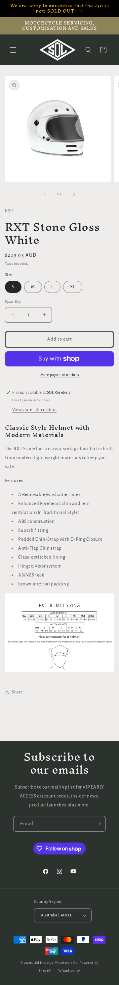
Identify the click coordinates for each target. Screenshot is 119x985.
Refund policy (69, 970)
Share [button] (17, 692)
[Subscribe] (98, 824)
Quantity (13, 302)
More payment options (59, 375)
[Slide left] (45, 194)
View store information (34, 410)
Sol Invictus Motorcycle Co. (56, 962)
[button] (13, 50)
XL (72, 287)
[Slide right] (74, 194)
